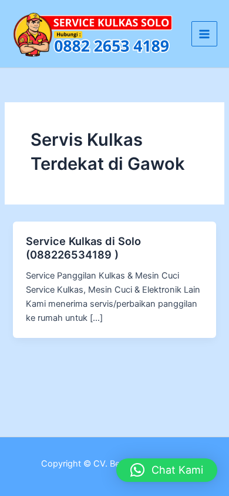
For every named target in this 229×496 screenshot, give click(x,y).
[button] (166, 470)
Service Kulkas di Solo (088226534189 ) (83, 248)
